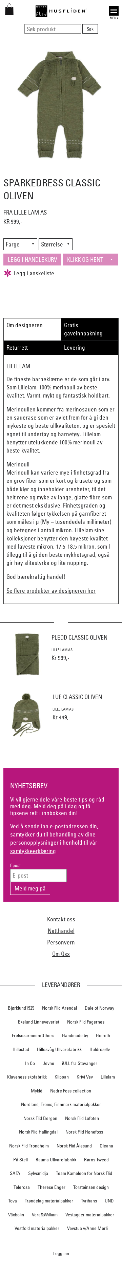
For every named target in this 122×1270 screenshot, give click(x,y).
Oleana (106, 1146)
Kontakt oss (61, 919)
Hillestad (21, 1049)
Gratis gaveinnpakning (83, 329)
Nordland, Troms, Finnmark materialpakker (61, 1104)
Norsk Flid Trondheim (29, 1146)
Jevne (48, 1063)
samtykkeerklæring (33, 850)
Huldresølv (99, 1049)
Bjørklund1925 (21, 1008)
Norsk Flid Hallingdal (38, 1132)
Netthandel (61, 930)
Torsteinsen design (91, 1187)
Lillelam (108, 1077)
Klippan (62, 1077)
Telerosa (22, 1187)
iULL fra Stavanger (79, 1063)
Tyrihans (89, 1201)
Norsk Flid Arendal (59, 1008)
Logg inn (61, 1253)
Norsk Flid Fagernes (85, 1022)
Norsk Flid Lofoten (82, 1118)
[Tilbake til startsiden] (61, 11)
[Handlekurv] (9, 13)
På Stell (20, 1160)
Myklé (36, 1091)
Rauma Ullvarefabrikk (56, 1160)
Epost (15, 865)
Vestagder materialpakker (89, 1215)
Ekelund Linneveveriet (38, 1022)
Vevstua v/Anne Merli (87, 1228)
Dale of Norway (99, 1008)
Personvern (61, 942)
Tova (12, 1201)
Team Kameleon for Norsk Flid (84, 1173)
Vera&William (45, 1215)
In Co (30, 1063)
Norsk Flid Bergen (40, 1118)
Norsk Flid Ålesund (74, 1146)
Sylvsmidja (38, 1173)
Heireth (103, 1035)
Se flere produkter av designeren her (51, 590)
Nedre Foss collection (70, 1091)
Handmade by (75, 1035)
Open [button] (114, 10)
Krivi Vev (85, 1077)
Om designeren (24, 325)
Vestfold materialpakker (37, 1228)
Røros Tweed (96, 1160)
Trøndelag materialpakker (49, 1201)
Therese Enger (51, 1187)
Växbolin (16, 1215)
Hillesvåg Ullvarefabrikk (59, 1049)
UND (109, 1201)
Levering (74, 347)
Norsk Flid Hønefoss (84, 1132)
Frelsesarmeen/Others (33, 1035)
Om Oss (61, 953)
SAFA (15, 1173)
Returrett (17, 347)
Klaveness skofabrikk (27, 1077)
